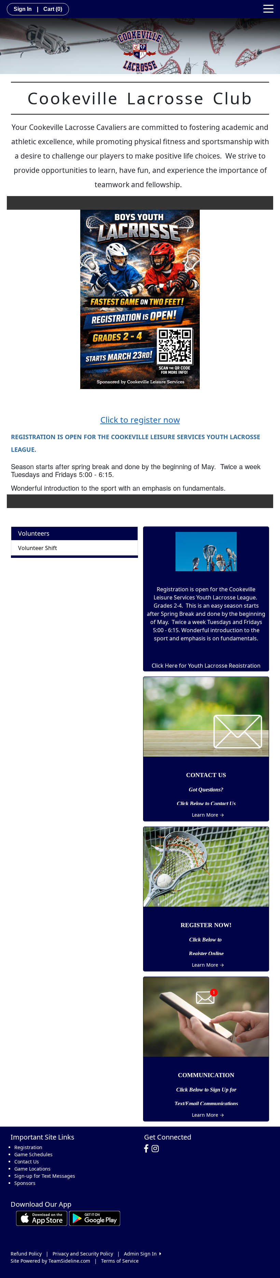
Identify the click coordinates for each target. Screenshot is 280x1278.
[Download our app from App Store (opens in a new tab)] (41, 1218)
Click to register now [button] (140, 419)
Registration (28, 1147)
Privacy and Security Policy (83, 1253)
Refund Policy (26, 1253)
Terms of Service (120, 1261)
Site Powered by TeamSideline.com (50, 1261)
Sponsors (25, 1183)
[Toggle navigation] (268, 8)
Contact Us (26, 1161)
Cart (52, 9)
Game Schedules (33, 1154)
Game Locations (32, 1168)
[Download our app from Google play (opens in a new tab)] (94, 1218)
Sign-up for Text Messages (44, 1176)
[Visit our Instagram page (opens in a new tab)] (157, 1148)
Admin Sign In (141, 1253)
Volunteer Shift (37, 548)
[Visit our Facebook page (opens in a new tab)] (148, 1148)
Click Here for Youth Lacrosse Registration (206, 665)
